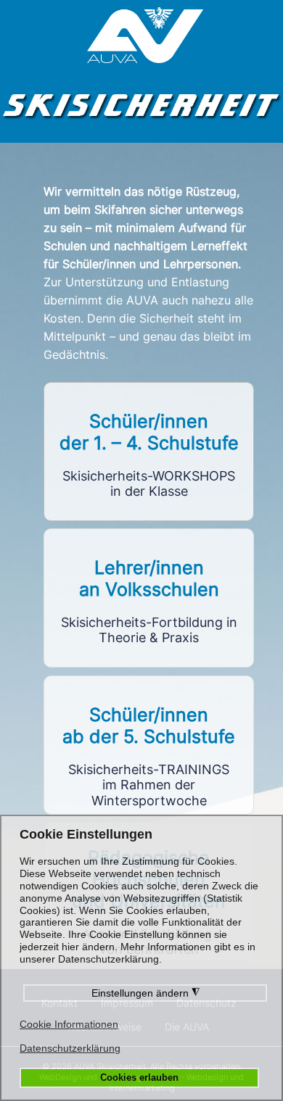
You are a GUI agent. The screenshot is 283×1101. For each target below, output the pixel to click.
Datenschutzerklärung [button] (70, 1048)
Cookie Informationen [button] (69, 1024)
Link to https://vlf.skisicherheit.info (148, 598)
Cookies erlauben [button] (139, 1078)
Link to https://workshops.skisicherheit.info (148, 451)
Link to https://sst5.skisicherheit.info (148, 745)
